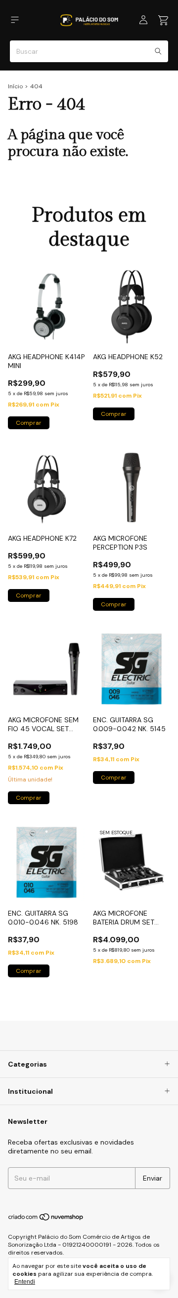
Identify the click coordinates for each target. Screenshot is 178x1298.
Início (15, 86)
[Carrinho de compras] (163, 20)
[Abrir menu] (15, 20)
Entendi (24, 1281)
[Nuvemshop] (46, 1220)
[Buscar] (158, 51)
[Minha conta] (143, 20)
